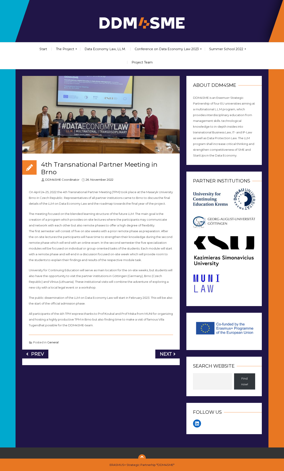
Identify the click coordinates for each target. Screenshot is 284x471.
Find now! (244, 381)
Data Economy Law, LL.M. (105, 49)
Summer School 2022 (226, 49)
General (53, 342)
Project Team (142, 62)
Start (43, 49)
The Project (65, 49)
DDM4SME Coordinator (62, 179)
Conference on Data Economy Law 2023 (167, 49)
